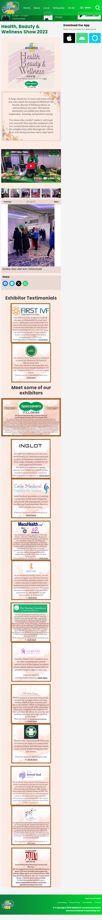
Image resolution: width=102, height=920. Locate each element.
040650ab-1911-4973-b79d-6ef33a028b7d (4, 193)
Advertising (62, 902)
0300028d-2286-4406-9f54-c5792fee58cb (35, 193)
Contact (97, 902)
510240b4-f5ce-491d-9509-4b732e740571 (56, 193)
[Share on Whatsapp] (25, 283)
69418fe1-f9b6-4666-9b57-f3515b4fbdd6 (25, 193)
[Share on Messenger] (12, 283)
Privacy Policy (74, 902)
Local (46, 7)
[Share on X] (18, 283)
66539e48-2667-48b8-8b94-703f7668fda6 (15, 193)
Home (27, 7)
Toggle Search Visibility (98, 10)
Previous (6, 202)
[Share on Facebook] (5, 283)
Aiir (98, 910)
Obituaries (58, 7)
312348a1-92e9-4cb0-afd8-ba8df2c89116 (46, 193)
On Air (71, 7)
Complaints (87, 902)
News (37, 7)
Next (55, 202)
